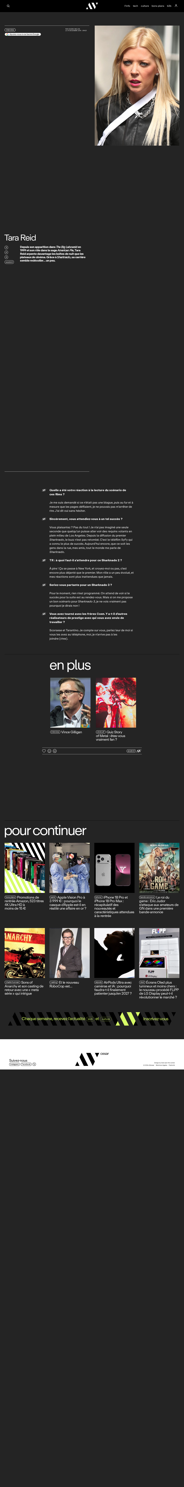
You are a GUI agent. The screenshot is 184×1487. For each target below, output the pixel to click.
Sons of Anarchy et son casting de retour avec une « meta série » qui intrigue (24, 987)
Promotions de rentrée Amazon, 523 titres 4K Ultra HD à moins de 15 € (24, 902)
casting (54, 982)
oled (142, 982)
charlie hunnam (12, 982)
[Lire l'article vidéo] (159, 867)
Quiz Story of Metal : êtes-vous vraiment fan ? (110, 735)
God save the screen (168, 1063)
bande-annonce (147, 897)
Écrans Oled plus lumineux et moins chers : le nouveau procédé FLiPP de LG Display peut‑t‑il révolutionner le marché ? (158, 989)
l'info (127, 6)
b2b (169, 6)
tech (135, 6)
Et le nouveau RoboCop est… (64, 984)
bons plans (158, 6)
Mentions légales (161, 1065)
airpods (98, 982)
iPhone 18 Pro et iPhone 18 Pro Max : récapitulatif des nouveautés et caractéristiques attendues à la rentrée (114, 906)
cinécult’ (101, 732)
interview (10, 29)
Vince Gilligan (71, 732)
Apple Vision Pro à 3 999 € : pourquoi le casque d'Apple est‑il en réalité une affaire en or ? (67, 902)
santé (53, 897)
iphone (98, 897)
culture (145, 6)
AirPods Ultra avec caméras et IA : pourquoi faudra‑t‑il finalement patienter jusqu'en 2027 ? (113, 987)
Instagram (14, 1064)
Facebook (26, 1064)
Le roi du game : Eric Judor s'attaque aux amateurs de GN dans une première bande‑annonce (158, 904)
